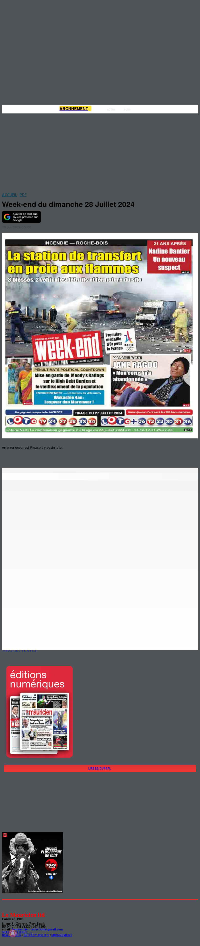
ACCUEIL (9, 194)
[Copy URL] (86, 456)
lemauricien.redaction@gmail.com (37, 929)
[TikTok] (39, 905)
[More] (103, 456)
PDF (23, 194)
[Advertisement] (100, 151)
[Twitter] (68, 456)
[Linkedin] (28, 905)
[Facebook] (51, 456)
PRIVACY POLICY (36, 935)
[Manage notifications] (13, 933)
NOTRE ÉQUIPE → (17, 932)
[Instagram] (17, 905)
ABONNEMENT (61, 935)
